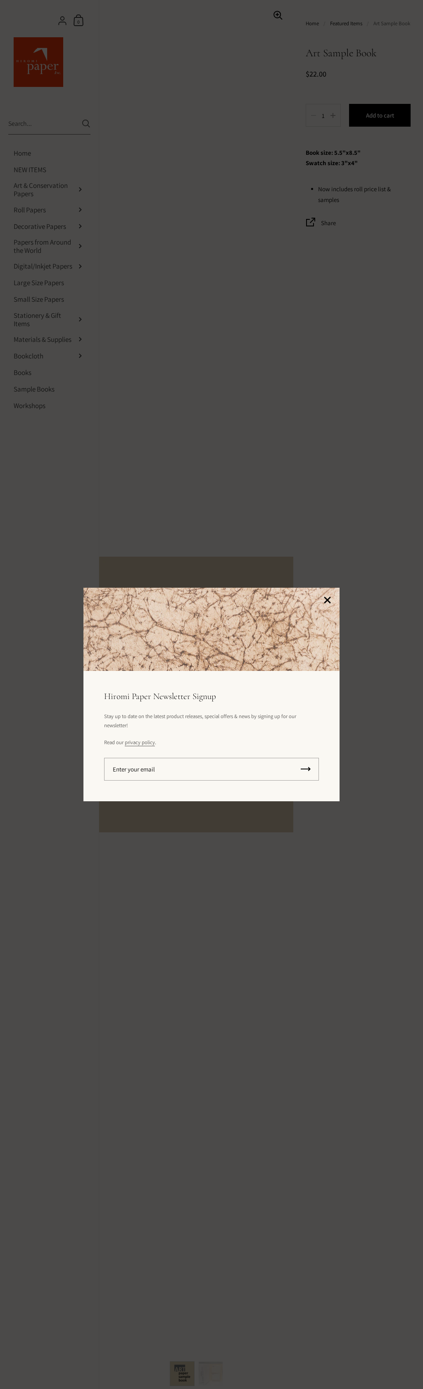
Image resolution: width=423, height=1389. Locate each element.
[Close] (327, 601)
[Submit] (306, 769)
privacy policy (140, 742)
